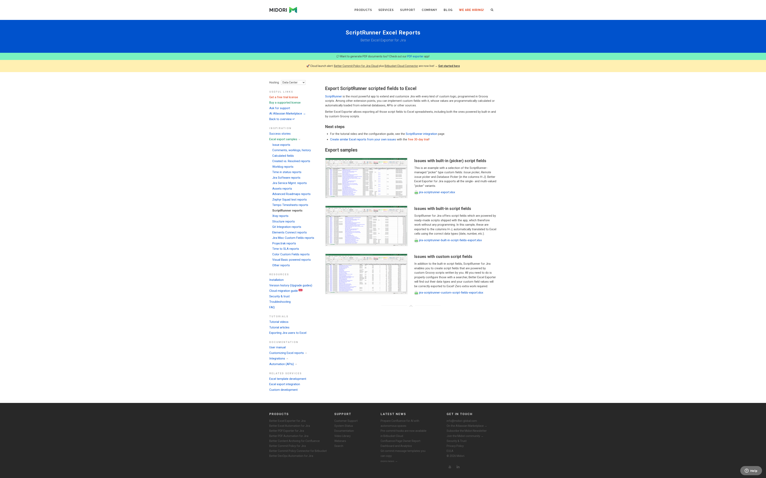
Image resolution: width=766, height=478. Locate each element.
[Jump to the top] (411, 306)
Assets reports (282, 188)
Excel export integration (284, 384)
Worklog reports (282, 166)
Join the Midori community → (465, 436)
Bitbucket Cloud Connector (401, 66)
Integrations (277, 358)
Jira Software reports (286, 177)
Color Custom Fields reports (291, 254)
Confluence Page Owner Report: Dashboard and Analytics (401, 443)
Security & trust (279, 296)
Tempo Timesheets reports (290, 205)
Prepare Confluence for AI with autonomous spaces (400, 423)
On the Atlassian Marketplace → (467, 425)
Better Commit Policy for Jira (287, 446)
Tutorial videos (278, 322)
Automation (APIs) (281, 364)
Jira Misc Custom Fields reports (293, 238)
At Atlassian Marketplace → (287, 113)
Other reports (281, 265)
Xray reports (280, 216)
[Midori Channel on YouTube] (450, 467)
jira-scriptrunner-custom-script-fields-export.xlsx (451, 292)
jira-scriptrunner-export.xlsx (437, 192)
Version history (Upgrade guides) (290, 285)
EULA (450, 451)
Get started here (449, 66)
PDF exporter (415, 56)
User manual (277, 347)
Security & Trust (457, 441)
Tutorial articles (279, 327)
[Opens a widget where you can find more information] (751, 471)
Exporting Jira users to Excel (287, 333)
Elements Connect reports (289, 232)
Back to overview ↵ (282, 119)
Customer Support (346, 420)
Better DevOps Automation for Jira (291, 455)
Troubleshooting (280, 302)
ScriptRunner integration (421, 134)
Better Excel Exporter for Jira (287, 420)
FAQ (272, 307)
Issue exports (281, 145)
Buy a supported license (285, 102)
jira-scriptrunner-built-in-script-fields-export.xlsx (450, 240)
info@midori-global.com (462, 420)
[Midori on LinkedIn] (458, 467)
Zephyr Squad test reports (289, 199)
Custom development (283, 390)
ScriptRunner (333, 96)
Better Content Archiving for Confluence (294, 441)
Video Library (342, 436)
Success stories (280, 133)
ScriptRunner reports (287, 210)
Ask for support (279, 108)
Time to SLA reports (285, 249)
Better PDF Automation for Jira (288, 436)
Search (338, 446)
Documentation (344, 430)
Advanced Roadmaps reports (291, 194)
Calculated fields (283, 156)
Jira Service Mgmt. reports (289, 183)
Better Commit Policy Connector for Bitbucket (298, 451)
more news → (389, 461)
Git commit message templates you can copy (403, 453)
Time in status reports (286, 172)
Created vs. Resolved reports (291, 161)
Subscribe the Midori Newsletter (467, 430)
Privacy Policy (455, 446)
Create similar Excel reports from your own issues (363, 139)
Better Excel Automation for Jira (289, 425)
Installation (276, 280)
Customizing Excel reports (286, 353)
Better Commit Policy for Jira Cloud (356, 66)
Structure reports (283, 221)
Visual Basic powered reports (291, 260)
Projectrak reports (284, 243)
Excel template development (287, 379)
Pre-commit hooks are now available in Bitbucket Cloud (403, 433)
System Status (343, 425)
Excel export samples (283, 139)
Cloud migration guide (283, 291)
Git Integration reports (286, 227)
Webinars (340, 441)
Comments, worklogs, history (291, 150)
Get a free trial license (283, 97)
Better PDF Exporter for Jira (286, 430)
